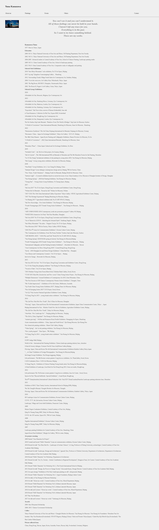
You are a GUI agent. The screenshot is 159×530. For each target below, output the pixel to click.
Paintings (27, 13)
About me (8, 13)
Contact (136, 13)
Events (47, 13)
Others (66, 13)
